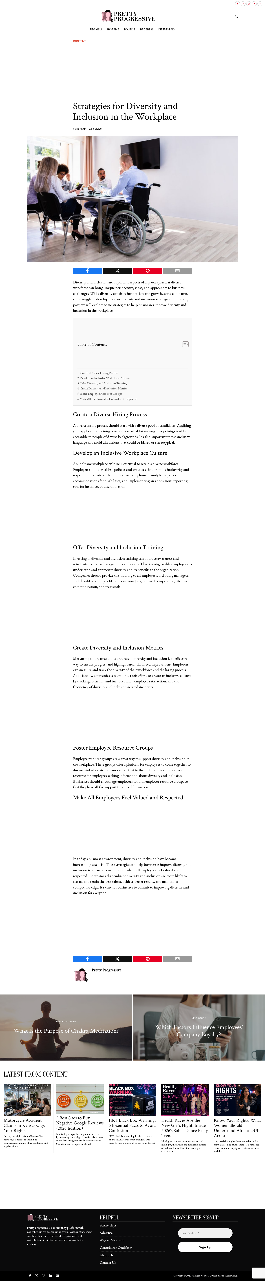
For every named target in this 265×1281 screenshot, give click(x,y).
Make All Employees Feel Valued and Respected (108, 399)
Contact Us (108, 1262)
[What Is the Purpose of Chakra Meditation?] (66, 1027)
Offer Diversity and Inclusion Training (103, 383)
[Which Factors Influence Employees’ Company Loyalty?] (199, 1027)
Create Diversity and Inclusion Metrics (103, 388)
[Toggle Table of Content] (184, 344)
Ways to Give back (112, 1240)
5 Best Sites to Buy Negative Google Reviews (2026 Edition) (80, 1123)
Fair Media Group (228, 1275)
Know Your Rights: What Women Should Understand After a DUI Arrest (237, 1128)
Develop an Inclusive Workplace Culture (105, 378)
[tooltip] (237, 3)
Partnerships (108, 1225)
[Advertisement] (132, 72)
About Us (106, 1255)
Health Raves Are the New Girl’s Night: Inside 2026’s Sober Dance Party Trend (184, 1128)
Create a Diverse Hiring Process (99, 373)
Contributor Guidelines (116, 1247)
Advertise (106, 1232)
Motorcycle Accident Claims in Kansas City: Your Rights (24, 1125)
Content (79, 41)
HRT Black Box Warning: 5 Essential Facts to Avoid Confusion (132, 1125)
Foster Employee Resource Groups (101, 394)
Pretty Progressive (107, 970)
